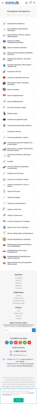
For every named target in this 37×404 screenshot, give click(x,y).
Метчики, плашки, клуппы (16, 107)
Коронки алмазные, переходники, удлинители (19, 65)
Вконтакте (7, 342)
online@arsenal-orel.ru (20, 355)
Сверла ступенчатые (14, 215)
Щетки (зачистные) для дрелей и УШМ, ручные (19, 263)
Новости (18, 280)
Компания (18, 275)
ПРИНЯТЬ (18, 400)
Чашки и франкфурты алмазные (19, 239)
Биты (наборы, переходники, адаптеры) (17, 29)
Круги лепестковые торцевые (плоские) (18, 83)
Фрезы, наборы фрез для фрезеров (20, 233)
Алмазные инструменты (16, 23)
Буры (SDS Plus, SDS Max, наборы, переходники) (19, 35)
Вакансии (19, 283)
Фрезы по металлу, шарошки (17, 227)
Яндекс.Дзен (29, 342)
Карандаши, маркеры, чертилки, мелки (19, 59)
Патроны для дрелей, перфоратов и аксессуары (19, 143)
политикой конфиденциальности (24, 326)
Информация (19, 292)
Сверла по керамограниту (16, 203)
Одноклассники (20, 342)
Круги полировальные (15, 95)
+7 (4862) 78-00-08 (19, 351)
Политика (18, 288)
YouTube (16, 342)
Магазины (18, 285)
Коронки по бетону (14, 71)
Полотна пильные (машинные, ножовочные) (18, 167)
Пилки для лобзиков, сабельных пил (19, 155)
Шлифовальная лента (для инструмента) (17, 251)
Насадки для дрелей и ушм (17, 119)
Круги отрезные (13, 89)
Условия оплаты (18, 298)
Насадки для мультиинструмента (19, 125)
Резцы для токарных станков (17, 179)
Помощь (18, 295)
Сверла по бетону (13, 191)
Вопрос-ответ (18, 313)
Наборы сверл (12, 113)
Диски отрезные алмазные (17, 47)
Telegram (11, 342)
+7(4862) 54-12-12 (12, 359)
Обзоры (18, 318)
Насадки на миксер (14, 131)
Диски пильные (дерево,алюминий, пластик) (20, 53)
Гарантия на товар (18, 303)
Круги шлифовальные (15, 101)
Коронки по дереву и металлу (18, 77)
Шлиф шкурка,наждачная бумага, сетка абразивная (19, 245)
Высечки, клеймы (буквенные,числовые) (15, 41)
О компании (18, 278)
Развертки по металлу (15, 173)
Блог (18, 311)
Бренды (18, 316)
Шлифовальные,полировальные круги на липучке (18, 257)
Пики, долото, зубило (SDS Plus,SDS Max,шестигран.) (20, 149)
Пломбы (10, 161)
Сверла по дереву (13, 197)
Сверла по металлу (14, 209)
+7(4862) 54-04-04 (12, 364)
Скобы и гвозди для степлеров (18, 221)
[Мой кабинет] (26, 3)
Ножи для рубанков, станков (17, 137)
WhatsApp (25, 342)
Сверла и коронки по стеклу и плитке (18, 185)
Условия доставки (18, 301)
